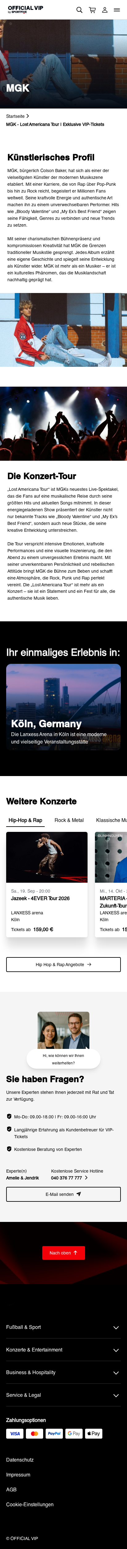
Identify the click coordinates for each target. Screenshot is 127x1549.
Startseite (15, 116)
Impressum (18, 1474)
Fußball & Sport (23, 1327)
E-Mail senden (63, 1194)
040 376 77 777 (69, 1177)
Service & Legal (23, 1395)
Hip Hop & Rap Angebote (64, 964)
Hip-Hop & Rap (25, 820)
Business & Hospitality (30, 1372)
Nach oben (64, 1252)
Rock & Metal (69, 820)
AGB (11, 1489)
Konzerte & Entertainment (34, 1349)
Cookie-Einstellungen (30, 1504)
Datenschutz (20, 1459)
